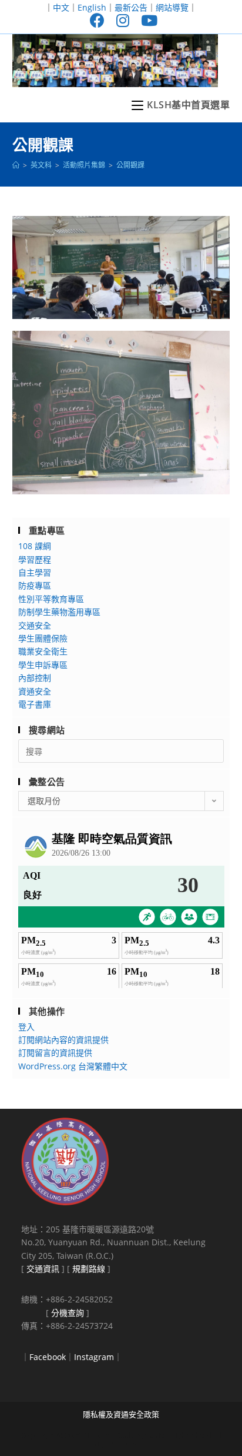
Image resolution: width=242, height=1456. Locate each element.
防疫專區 (34, 585)
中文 (61, 7)
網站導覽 (172, 7)
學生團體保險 (43, 638)
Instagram (94, 1356)
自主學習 (34, 572)
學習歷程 (34, 559)
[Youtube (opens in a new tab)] (146, 20)
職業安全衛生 (43, 651)
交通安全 (34, 625)
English (92, 7)
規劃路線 (88, 1268)
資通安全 (34, 691)
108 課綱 (34, 545)
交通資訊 (42, 1268)
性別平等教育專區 (51, 598)
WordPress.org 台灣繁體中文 (72, 1066)
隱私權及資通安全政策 (121, 1414)
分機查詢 (67, 1312)
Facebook (47, 1356)
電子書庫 (34, 704)
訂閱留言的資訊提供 (55, 1052)
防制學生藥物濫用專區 (59, 611)
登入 (26, 1026)
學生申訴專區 (43, 664)
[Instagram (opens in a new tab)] (122, 20)
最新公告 (131, 7)
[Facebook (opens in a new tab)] (97, 20)
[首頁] (15, 165)
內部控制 (34, 677)
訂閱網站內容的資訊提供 (63, 1039)
